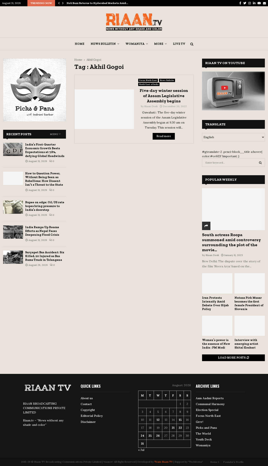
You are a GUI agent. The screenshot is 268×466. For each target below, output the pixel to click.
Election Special (207, 410)
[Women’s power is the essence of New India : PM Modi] (217, 326)
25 (150, 436)
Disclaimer (88, 422)
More (158, 44)
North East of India (148, 84)
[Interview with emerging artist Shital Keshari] (249, 326)
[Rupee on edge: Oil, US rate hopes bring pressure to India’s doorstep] (13, 207)
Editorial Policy (92, 416)
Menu (54, 134)
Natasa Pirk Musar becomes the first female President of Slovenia (248, 303)
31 (142, 443)
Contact (86, 404)
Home (79, 44)
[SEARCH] (260, 162)
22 (180, 428)
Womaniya (134, 44)
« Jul (141, 450)
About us (87, 398)
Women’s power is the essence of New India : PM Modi (216, 343)
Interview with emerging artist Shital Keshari (246, 343)
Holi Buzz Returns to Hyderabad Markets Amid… (97, 3)
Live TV (179, 44)
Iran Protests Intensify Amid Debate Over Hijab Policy (215, 303)
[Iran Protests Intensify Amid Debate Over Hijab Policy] (217, 283)
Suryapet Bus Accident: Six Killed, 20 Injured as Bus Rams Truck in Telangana (44, 256)
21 (173, 428)
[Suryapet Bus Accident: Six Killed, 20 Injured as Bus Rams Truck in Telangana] (13, 257)
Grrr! (199, 422)
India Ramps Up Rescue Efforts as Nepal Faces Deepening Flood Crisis (42, 231)
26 (158, 436)
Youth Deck (204, 439)
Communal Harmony (210, 404)
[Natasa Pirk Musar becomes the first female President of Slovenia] (249, 283)
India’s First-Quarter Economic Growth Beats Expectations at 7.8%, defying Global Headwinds (44, 150)
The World (203, 433)
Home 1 (214, 461)
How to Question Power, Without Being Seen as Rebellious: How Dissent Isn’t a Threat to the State (44, 179)
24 (142, 436)
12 (158, 420)
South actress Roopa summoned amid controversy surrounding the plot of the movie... (231, 242)
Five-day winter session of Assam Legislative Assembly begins (164, 95)
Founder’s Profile (233, 461)
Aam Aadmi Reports (210, 398)
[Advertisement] (134, 177)
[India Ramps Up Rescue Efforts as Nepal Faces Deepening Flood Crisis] (13, 232)
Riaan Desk (151, 106)
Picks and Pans (206, 428)
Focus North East (148, 80)
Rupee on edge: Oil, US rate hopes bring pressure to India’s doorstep (44, 206)
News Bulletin (103, 44)
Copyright (88, 410)
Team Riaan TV (163, 461)
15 (180, 420)
